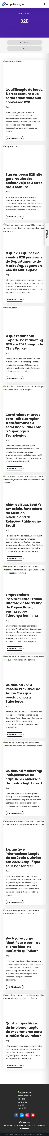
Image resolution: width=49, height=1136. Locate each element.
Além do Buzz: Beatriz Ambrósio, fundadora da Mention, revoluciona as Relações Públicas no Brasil (24, 515)
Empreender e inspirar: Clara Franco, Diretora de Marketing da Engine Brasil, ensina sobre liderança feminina (24, 605)
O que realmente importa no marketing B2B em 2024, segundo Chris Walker (24, 342)
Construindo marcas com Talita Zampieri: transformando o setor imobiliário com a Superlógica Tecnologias (23, 425)
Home (20, 14)
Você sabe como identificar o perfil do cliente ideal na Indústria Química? (23, 944)
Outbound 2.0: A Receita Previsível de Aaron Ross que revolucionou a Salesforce (23, 693)
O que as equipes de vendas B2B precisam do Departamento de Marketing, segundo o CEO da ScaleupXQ (24, 261)
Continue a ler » (14, 137)
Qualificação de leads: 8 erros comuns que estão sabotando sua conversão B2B (24, 95)
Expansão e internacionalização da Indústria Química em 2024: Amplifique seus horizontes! (23, 857)
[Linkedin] (22, 1115)
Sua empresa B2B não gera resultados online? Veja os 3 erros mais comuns (24, 180)
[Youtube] (33, 1115)
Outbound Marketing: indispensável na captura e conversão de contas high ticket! (24, 777)
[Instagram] (27, 1115)
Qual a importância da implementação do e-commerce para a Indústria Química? (24, 1029)
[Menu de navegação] (44, 4)
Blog (27, 14)
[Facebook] (16, 1115)
